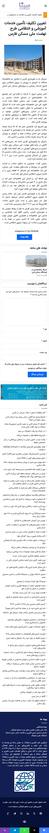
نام (45, 329)
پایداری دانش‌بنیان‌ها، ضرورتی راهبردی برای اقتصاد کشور (23, 453)
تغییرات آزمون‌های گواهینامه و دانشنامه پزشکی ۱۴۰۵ (25, 634)
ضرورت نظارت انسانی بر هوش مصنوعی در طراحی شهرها (23, 659)
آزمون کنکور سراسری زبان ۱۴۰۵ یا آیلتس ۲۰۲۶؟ (27, 604)
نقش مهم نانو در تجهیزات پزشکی (32, 692)
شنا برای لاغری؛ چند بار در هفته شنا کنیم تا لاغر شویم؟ (25, 608)
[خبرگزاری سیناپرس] (24, 6)
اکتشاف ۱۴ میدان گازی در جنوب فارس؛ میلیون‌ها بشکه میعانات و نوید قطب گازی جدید (25, 425)
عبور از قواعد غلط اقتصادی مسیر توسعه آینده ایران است (24, 469)
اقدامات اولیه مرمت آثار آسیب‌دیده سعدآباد (29, 592)
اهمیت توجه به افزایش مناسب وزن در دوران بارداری (25, 531)
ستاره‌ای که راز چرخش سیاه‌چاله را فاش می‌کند (28, 547)
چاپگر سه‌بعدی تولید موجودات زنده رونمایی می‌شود (25, 551)
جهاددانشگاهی (41, 727)
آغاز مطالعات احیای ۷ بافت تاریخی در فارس (28, 412)
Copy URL (24, 237)
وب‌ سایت (43, 352)
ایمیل (44, 340)
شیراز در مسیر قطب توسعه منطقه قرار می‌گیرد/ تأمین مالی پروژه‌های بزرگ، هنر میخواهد (25, 475)
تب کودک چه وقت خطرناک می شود (31, 431)
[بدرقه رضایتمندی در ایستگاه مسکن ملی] (36, 261)
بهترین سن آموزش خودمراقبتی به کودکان (29, 520)
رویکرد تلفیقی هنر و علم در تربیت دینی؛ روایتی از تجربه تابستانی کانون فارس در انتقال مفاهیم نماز (24, 482)
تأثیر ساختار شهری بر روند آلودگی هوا (31, 536)
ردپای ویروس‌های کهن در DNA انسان (31, 458)
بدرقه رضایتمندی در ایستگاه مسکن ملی (39, 271)
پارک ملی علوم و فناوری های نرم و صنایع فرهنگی (29, 729)
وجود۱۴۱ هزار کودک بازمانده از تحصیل (31, 581)
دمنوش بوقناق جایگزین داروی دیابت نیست (28, 556)
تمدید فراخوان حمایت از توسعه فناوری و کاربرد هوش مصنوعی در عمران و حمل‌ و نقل (25, 587)
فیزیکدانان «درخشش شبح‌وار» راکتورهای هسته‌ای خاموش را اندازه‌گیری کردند (26, 621)
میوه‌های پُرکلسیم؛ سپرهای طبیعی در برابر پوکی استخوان (24, 495)
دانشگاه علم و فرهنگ (39, 735)
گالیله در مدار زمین (38, 696)
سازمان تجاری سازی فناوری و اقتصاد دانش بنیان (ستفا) (26, 732)
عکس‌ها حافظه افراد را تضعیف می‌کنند (31, 435)
